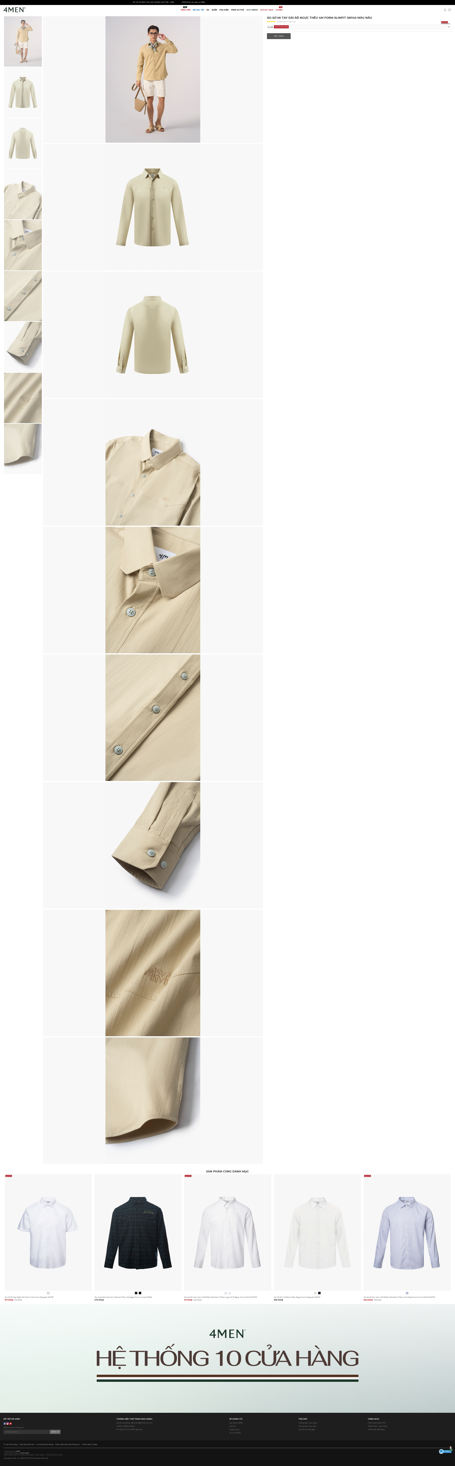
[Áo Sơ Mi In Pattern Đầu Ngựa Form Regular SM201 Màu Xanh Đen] (319, 1293)
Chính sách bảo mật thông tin (67, 1444)
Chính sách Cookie (89, 1444)
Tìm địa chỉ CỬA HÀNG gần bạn (129, 1429)
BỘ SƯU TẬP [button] (198, 10)
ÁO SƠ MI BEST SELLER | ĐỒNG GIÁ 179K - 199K (358, 2)
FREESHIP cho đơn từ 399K (398, 2)
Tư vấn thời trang (10, 1444)
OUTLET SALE (266, 10)
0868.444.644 (129, 1426)
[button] (359, 27)
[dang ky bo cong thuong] (445, 1451)
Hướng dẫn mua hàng (307, 1423)
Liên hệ (232, 1426)
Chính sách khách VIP (377, 1423)
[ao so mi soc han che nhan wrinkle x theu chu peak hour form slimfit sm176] (407, 1232)
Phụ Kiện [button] (224, 10)
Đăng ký (55, 1432)
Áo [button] (208, 10)
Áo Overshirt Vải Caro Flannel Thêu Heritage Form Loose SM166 (123, 1297)
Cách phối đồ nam (26, 1444)
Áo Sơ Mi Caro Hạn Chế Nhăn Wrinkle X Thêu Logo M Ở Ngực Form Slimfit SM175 (220, 1297)
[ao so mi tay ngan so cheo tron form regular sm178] (48, 1232)
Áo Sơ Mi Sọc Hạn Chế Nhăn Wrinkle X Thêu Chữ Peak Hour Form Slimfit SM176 (399, 1297)
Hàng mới (186, 8)
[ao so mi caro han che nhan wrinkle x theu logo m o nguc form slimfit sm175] (227, 1232)
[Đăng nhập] (446, 11)
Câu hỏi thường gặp (306, 1429)
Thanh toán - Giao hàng (377, 1426)
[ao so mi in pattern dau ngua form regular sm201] (317, 1232)
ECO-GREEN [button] (252, 10)
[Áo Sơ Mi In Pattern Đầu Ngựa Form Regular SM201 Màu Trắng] (315, 1293)
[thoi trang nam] (14, 9)
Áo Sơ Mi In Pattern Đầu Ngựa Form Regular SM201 (297, 1297)
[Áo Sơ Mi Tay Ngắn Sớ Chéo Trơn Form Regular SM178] (48, 1293)
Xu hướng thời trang (44, 1444)
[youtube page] (10, 1423)
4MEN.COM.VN (26, 1458)
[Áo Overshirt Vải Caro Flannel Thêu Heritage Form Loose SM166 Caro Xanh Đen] (140, 1293)
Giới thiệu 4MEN (236, 1423)
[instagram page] (7, 1423)
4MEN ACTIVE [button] (237, 10)
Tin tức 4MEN (235, 1433)
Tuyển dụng (234, 1429)
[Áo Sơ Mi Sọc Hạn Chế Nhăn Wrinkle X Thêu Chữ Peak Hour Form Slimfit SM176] (407, 1293)
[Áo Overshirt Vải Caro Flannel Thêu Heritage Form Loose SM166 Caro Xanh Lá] (136, 1293)
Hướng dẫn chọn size (307, 1426)
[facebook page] (4, 1423)
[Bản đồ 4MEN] (227, 1358)
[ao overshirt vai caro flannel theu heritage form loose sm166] (138, 1232)
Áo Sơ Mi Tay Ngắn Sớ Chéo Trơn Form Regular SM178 (29, 1297)
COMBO (279, 8)
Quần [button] (214, 10)
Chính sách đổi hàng (376, 1429)
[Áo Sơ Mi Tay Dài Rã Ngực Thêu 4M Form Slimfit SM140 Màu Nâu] (23, 41)
